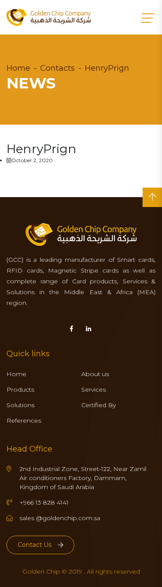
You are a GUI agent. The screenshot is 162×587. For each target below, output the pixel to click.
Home (18, 68)
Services (93, 389)
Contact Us (34, 545)
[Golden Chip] (48, 17)
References (23, 420)
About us (95, 374)
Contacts (57, 68)
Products (20, 389)
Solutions (20, 405)
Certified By (98, 405)
